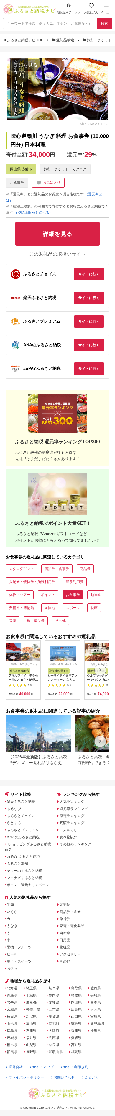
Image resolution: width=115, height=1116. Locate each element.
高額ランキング (72, 823)
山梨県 (31, 1045)
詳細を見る (25, 65)
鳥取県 (76, 988)
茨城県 (12, 1038)
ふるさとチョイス (21, 816)
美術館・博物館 (21, 608)
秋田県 (12, 1016)
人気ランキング (72, 801)
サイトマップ (43, 1067)
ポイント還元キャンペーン (28, 885)
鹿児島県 (97, 1023)
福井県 (31, 1038)
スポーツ (73, 608)
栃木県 (12, 1045)
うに (10, 933)
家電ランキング (72, 816)
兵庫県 (54, 1038)
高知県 (76, 1045)
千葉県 (31, 995)
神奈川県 (33, 1009)
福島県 (12, 1030)
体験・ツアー (19, 595)
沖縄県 (95, 1030)
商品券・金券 (70, 912)
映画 (94, 608)
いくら (12, 912)
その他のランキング (75, 844)
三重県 (54, 1009)
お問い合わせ (64, 1077)
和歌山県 (56, 1052)
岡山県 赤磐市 (21, 169)
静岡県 (54, 995)
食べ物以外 (68, 837)
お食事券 (17, 183)
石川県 (31, 1030)
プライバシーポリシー (26, 1077)
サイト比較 (21, 794)
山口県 (76, 1016)
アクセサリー (70, 954)
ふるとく (92, 1077)
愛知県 (54, 1002)
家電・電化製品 (72, 926)
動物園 (96, 595)
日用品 (65, 940)
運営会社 (16, 1067)
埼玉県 (31, 988)
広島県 (76, 1009)
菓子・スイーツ (19, 961)
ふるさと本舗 (17, 863)
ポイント (48, 595)
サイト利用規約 (75, 1067)
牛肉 (10, 904)
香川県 (76, 1030)
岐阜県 (54, 988)
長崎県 (95, 995)
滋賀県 (54, 1016)
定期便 (65, 904)
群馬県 (12, 1052)
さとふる (14, 823)
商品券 (85, 569)
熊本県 (95, 1002)
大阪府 (54, 1030)
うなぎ (12, 926)
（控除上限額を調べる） (33, 212)
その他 (60, 621)
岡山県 (76, 1002)
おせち (12, 968)
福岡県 (76, 1052)
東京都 (31, 1002)
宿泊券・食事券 (57, 569)
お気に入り (91, 12)
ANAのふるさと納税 (23, 837)
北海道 (12, 988)
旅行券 (65, 919)
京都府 (54, 1023)
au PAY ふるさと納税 (23, 856)
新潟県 (31, 1016)
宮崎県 (95, 1016)
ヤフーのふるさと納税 (24, 870)
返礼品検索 (65, 40)
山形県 (12, 1023)
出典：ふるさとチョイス (93, 123)
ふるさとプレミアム (23, 830)
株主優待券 (36, 621)
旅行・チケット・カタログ (65, 169)
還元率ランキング (74, 809)
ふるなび (14, 809)
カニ (10, 919)
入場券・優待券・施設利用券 (32, 582)
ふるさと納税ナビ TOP (25, 40)
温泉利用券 (74, 582)
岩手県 (12, 1002)
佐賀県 (95, 988)
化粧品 (65, 947)
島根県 (76, 995)
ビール (12, 954)
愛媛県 (76, 1038)
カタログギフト (21, 569)
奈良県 (54, 1045)
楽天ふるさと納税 (21, 801)
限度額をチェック (68, 12)
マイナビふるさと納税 (24, 878)
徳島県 (76, 1023)
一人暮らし (68, 830)
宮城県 (12, 1009)
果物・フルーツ (19, 947)
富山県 (31, 1023)
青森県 (12, 995)
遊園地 (50, 608)
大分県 (95, 1009)
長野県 (31, 1052)
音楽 (12, 621)
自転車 (65, 933)
